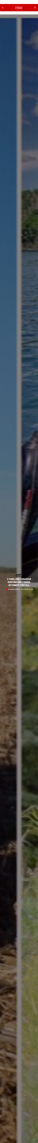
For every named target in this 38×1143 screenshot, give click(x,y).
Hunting (19, 575)
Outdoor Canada (13, 589)
